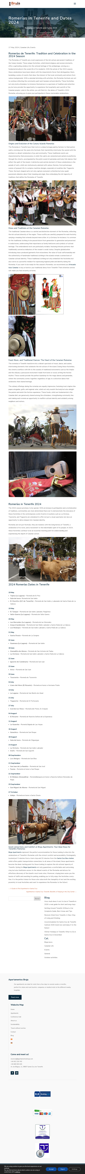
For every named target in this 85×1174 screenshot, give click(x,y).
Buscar (37, 899)
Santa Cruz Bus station (65, 858)
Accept (51, 1169)
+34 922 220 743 (16, 1061)
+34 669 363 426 (16, 1064)
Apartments (14, 1013)
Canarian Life (25, 47)
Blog (12, 1036)
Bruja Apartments (15, 852)
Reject (63, 1169)
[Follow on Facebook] (12, 1073)
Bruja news (48, 942)
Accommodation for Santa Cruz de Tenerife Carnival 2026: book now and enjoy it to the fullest (60, 925)
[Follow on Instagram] (16, 1073)
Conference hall (16, 1017)
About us (14, 1021)
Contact (13, 1032)
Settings (74, 1169)
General (47, 953)
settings (17, 1172)
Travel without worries (18, 1028)
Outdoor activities (50, 957)
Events (32, 47)
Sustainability (15, 1024)
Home (13, 1009)
